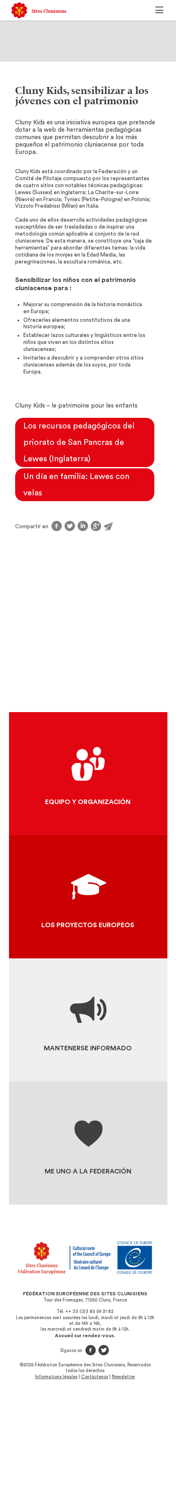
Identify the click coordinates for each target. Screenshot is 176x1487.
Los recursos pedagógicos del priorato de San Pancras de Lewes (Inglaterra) (79, 442)
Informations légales (56, 1377)
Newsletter (123, 1377)
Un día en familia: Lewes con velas (76, 484)
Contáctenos (94, 1377)
